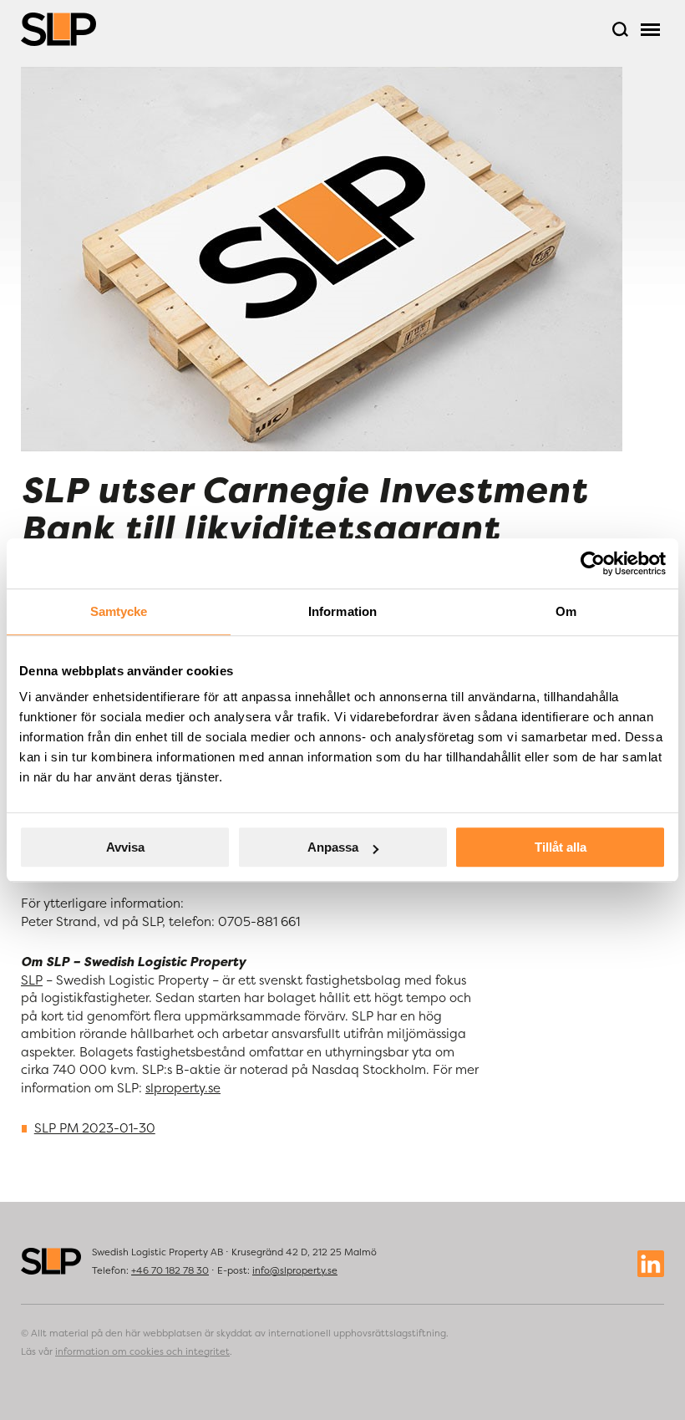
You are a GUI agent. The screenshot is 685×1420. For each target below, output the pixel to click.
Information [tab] (342, 611)
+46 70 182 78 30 (170, 1270)
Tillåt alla (560, 847)
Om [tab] (566, 611)
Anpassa (332, 847)
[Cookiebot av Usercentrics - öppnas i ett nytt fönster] (593, 563)
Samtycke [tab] (119, 611)
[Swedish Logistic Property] (58, 29)
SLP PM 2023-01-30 (94, 1128)
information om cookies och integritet (142, 1351)
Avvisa (125, 847)
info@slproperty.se (294, 1270)
